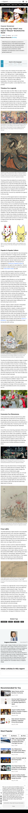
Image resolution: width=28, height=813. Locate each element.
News (20, 4)
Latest (2, 4)
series (9, 268)
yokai (10, 621)
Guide (24, 4)
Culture (3, 35)
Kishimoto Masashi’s (15, 263)
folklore (16, 621)
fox (22, 621)
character (4, 621)
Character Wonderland (7, 26)
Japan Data (14, 4)
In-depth (8, 4)
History (9, 35)
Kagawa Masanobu (9, 37)
